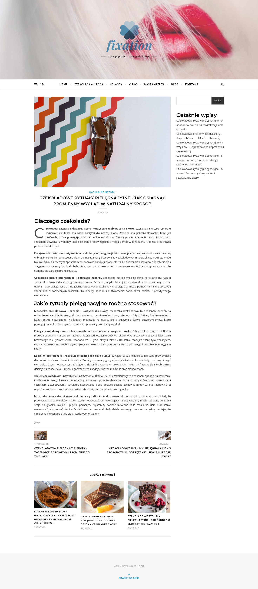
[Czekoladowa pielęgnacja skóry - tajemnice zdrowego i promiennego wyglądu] (40, 435)
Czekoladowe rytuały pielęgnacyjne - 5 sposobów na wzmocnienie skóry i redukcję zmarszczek (199, 160)
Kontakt (192, 84)
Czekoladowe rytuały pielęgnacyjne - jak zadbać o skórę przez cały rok (149, 520)
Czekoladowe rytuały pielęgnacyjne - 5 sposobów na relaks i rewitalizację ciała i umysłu (199, 125)
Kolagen (116, 84)
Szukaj (217, 100)
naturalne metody (102, 192)
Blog (174, 84)
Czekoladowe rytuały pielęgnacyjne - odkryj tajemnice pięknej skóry (99, 520)
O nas (133, 84)
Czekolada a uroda (88, 84)
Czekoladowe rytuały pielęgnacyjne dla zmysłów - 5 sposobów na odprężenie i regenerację (200, 147)
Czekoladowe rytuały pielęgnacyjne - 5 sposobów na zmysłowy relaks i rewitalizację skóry (199, 173)
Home (64, 84)
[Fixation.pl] (129, 37)
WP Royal (139, 565)
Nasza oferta (154, 84)
